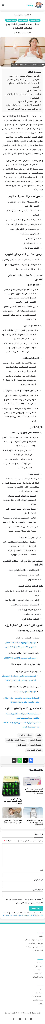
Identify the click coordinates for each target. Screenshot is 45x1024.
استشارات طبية (18, 15)
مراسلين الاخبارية (38, 977)
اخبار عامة (40, 963)
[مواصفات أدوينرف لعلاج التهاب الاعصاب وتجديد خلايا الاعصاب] (12, 786)
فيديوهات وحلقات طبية (35, 943)
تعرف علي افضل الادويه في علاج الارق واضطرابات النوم (13, 822)
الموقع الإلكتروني (38, 890)
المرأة (41, 989)
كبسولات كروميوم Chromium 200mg (20, 658)
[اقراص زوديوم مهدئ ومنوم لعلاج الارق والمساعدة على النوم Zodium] (33, 781)
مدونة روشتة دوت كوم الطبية (33, 940)
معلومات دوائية (11, 20)
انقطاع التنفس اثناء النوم (15, 740)
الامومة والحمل (38, 1000)
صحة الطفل (39, 993)
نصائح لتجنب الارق (33, 750)
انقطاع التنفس (35, 740)
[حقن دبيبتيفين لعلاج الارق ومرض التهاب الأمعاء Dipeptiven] (33, 812)
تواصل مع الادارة (38, 951)
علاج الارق (21, 745)
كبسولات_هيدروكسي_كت (25, 691)
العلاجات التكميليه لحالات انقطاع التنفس (24, 85)
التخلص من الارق (25, 735)
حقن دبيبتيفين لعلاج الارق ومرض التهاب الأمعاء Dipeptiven (35, 823)
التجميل (40, 1004)
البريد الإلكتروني (38, 880)
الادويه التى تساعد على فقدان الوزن (22, 105)
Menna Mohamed (23, 33)
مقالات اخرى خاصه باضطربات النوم (22, 109)
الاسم (41, 870)
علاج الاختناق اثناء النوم (28, 101)
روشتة (41, 936)
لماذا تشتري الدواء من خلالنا (34, 947)
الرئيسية (27, 15)
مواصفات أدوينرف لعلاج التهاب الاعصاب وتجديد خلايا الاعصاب (13, 801)
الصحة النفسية (38, 970)
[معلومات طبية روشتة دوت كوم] (34, 5)
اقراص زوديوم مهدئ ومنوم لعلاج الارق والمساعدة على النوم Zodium (34, 791)
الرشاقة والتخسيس (37, 996)
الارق (38, 735)
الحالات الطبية (23, 20)
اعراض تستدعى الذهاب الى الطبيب (23, 79)
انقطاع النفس (35, 745)
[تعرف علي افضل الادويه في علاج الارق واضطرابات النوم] (12, 812)
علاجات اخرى (33, 90)
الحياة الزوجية (39, 974)
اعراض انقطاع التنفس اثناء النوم (24, 76)
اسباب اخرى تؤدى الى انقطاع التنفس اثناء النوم (22, 96)
